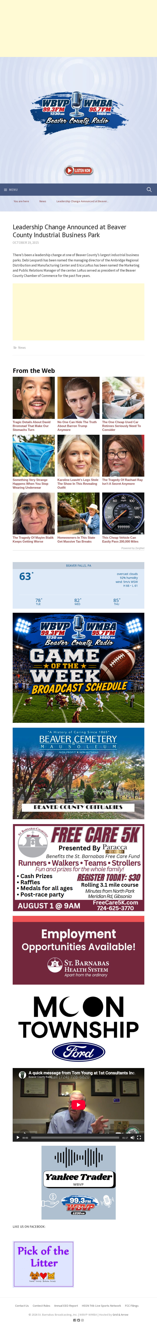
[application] (78, 1105)
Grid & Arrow (120, 1314)
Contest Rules (41, 1305)
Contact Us (22, 1305)
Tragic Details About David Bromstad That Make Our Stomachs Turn (31, 425)
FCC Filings (132, 1305)
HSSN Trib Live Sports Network (101, 1305)
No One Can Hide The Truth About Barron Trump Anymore (77, 425)
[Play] (18, 1138)
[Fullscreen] (139, 1138)
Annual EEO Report (66, 1305)
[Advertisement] (78, 28)
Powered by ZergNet (132, 548)
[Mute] (132, 1138)
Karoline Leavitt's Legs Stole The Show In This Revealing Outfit (77, 483)
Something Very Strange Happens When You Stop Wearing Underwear (30, 483)
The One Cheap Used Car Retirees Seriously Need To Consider (121, 425)
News (22, 347)
